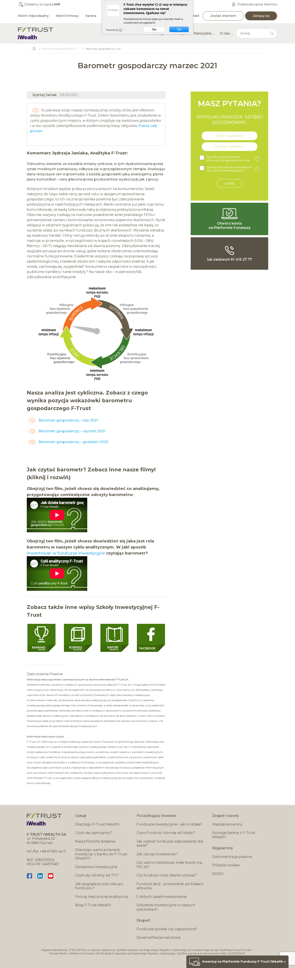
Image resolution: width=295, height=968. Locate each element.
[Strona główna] (35, 33)
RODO (218, 874)
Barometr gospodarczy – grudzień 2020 (73, 442)
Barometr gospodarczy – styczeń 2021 (71, 431)
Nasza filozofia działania (95, 841)
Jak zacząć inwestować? (157, 854)
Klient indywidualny (33, 16)
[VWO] (123, 29)
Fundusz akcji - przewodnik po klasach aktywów (169, 886)
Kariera (91, 16)
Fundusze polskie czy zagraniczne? (166, 929)
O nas (225, 33)
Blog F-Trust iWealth (93, 905)
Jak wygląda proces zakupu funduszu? (99, 886)
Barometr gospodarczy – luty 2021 (68, 420)
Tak (179, 29)
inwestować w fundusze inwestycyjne (66, 553)
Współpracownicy (227, 824)
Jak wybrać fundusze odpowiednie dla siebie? (169, 843)
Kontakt (193, 16)
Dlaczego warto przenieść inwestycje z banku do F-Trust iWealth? (101, 854)
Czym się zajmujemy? (93, 833)
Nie (154, 29)
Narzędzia (202, 33)
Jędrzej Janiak (44, 95)
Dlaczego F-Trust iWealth (97, 824)
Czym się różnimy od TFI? (97, 875)
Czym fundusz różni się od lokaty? (165, 833)
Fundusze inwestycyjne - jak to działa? (169, 824)
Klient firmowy (67, 16)
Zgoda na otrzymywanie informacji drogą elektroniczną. (232, 158)
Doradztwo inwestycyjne (96, 867)
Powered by (112, 29)
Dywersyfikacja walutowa (158, 937)
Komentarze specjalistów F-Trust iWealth (67, 48)
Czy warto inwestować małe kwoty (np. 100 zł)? (169, 864)
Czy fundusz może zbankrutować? (166, 875)
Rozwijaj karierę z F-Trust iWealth (233, 835)
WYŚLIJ (229, 183)
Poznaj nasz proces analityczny (101, 897)
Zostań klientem (223, 16)
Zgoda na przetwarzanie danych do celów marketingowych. (232, 169)
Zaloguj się (261, 16)
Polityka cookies (225, 865)
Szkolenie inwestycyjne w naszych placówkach (165, 907)
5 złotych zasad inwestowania (161, 897)
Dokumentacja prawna (232, 857)
